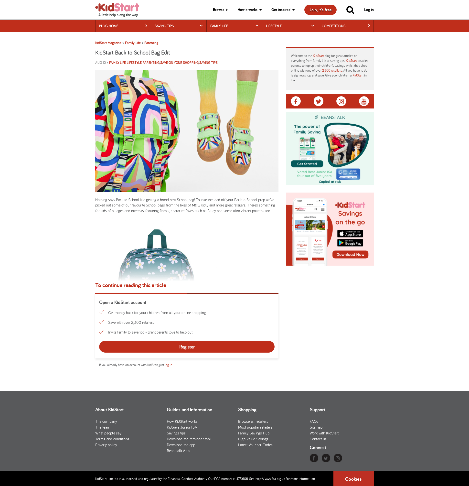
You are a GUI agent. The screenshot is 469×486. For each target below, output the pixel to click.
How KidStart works (182, 421)
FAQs (314, 421)
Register (187, 347)
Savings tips (176, 433)
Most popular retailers (255, 427)
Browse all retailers (253, 421)
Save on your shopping (179, 62)
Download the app (181, 444)
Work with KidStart (324, 433)
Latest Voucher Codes (255, 444)
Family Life (219, 25)
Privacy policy (106, 444)
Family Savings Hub (254, 433)
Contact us (318, 438)
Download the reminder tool (189, 438)
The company (106, 421)
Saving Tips (164, 25)
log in (168, 365)
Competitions (333, 25)
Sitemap (316, 427)
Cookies (353, 479)
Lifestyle (274, 25)
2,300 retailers (332, 70)
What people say (108, 433)
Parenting (151, 62)
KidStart (318, 56)
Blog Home (108, 25)
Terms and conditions (112, 438)
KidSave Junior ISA (182, 427)
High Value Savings (253, 438)
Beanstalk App (178, 450)
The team (102, 427)
